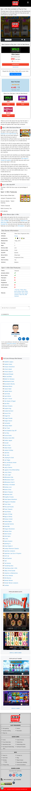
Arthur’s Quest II (8, 371)
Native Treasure (8, 492)
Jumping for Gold (9, 457)
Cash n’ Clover (8, 398)
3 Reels (22, 289)
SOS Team (5, 757)
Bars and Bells (8, 376)
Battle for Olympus (9, 379)
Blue (25, 289)
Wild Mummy (7, 578)
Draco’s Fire (7, 413)
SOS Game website (11, 343)
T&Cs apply (16, 61)
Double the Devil (8, 411)
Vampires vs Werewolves (11, 573)
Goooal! (6, 443)
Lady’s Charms (8, 467)
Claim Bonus (15, 64)
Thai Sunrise (7, 563)
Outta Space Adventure (10, 499)
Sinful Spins (7, 536)
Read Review (15, 67)
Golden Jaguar (8, 440)
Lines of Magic (5, 220)
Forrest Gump (8, 435)
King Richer (7, 465)
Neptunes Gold (8, 494)
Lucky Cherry (7, 472)
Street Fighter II (8, 546)
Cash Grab (7, 393)
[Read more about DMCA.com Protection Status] (6, 784)
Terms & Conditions (21, 764)
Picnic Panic (7, 504)
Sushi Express (8, 558)
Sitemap (5, 760)
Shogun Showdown (9, 529)
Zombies (6, 585)
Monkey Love (7, 487)
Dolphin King (7, 408)
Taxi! (5, 560)
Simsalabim (21, 226)
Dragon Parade (8, 418)
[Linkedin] (27, 338)
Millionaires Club (8, 477)
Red (23, 293)
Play (8, 104)
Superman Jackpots (9, 551)
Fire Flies (6, 433)
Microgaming (6, 728)
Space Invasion (8, 541)
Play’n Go (5, 733)
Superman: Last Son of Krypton (12, 553)
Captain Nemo (8, 391)
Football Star (4, 224)
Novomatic (19, 730)
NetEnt (18, 728)
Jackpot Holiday (8, 450)
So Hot (6, 538)
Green (23, 291)
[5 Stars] (18, 84)
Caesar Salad (7, 389)
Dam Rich (6, 403)
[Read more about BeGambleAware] (8, 779)
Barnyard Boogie (8, 374)
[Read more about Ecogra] (17, 779)
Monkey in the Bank (9, 484)
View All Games (15, 708)
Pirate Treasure (8, 509)
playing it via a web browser (8, 133)
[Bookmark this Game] (22, 39)
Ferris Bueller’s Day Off (10, 430)
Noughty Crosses (9, 497)
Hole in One (7, 445)
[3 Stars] (15, 84)
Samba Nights (8, 521)
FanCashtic (7, 423)
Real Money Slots (7, 744)
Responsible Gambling (22, 762)
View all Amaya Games (15, 652)
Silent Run (3, 222)
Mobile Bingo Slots (21, 744)
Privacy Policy (6, 764)
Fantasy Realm (8, 425)
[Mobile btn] (28, 2)
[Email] (19, 338)
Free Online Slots (7, 742)
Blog (18, 757)
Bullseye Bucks (8, 386)
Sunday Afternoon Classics (11, 548)
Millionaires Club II (9, 479)
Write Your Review (15, 74)
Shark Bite (7, 526)
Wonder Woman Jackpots (11, 583)
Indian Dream (7, 447)
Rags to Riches (8, 516)
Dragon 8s (7, 416)
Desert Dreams (8, 406)
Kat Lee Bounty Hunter (10, 462)
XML (6, 762)
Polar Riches (7, 511)
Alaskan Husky (8, 364)
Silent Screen (7, 533)
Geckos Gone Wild (9, 438)
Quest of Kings (8, 514)
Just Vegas (7, 460)
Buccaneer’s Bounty (9, 384)
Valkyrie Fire (24, 220)
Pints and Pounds (9, 506)
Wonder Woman (8, 580)
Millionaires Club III (9, 482)
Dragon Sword (8, 420)
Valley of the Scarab (9, 570)
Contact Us (19, 755)
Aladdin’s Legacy (8, 361)
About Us (5, 755)
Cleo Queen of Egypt (10, 401)
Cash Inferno (7, 396)
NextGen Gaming (7, 730)
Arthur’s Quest (8, 369)
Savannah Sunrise (9, 524)
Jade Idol (6, 452)
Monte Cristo (7, 489)
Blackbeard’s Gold (9, 381)
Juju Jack (6, 455)
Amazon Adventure (9, 366)
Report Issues (20, 760)
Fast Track (7, 428)
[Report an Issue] (24, 39)
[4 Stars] (17, 84)
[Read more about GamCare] (2, 779)
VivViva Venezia (8, 575)
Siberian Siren (8, 531)
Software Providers (21, 746)
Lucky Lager (7, 474)
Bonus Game (17, 291)
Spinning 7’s (7, 543)
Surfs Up (6, 556)
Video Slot (21, 294)
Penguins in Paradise (9, 502)
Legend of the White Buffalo (11, 470)
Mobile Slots (19, 742)
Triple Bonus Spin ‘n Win (10, 568)
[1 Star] (12, 84)
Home (4, 739)
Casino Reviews (20, 739)
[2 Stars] (14, 84)
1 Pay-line (16, 289)
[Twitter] (23, 338)
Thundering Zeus (8, 565)
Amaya (16, 236)
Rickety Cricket (8, 519)
